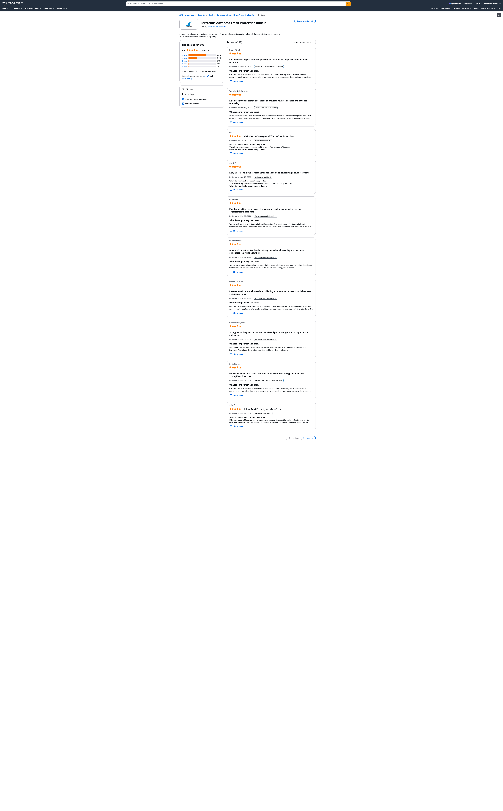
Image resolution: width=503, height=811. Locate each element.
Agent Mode (456, 4)
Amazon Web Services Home (484, 8)
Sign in (477, 4)
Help (499, 8)
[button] (184, 55)
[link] (261, 15)
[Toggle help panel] (499, 15)
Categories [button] (16, 8)
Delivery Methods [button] (32, 8)
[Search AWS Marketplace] (348, 4)
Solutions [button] (48, 8)
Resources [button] (61, 8)
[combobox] (235, 4)
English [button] (467, 4)
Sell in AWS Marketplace (462, 8)
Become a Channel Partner (440, 8)
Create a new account (492, 4)
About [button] (4, 8)
